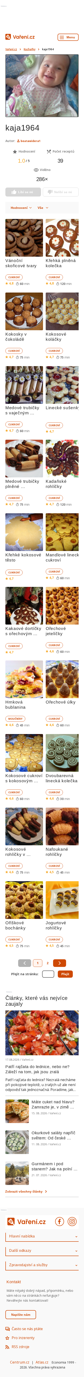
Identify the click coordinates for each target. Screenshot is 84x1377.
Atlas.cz (42, 1362)
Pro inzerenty (23, 1337)
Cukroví (14, 277)
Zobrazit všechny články (23, 1191)
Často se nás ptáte (27, 1328)
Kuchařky (29, 49)
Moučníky (15, 718)
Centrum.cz (19, 1362)
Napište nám (20, 1314)
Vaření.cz (11, 49)
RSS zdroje (20, 1346)
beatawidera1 (31, 141)
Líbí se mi (25, 192)
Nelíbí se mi (63, 192)
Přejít (65, 974)
